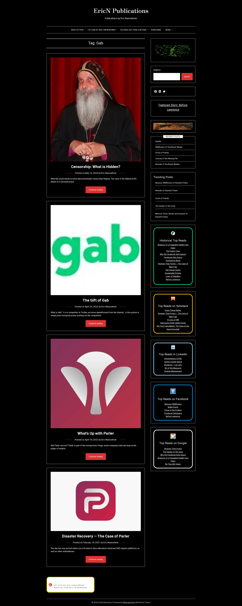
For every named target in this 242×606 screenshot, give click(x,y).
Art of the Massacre (173, 368)
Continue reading (96, 190)
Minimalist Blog (129, 602)
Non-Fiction (77, 30)
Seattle (158, 141)
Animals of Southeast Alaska (167, 164)
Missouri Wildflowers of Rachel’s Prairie (171, 183)
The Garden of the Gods (165, 206)
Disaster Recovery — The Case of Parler (95, 536)
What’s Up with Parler (96, 433)
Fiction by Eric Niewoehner (101, 30)
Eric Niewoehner (108, 173)
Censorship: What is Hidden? (95, 166)
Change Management (173, 371)
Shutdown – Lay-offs (173, 365)
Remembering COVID (173, 359)
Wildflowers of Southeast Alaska (168, 147)
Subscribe (156, 30)
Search (156, 70)
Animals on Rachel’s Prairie (166, 190)
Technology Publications (133, 30)
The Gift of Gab (96, 300)
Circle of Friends (162, 153)
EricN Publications (121, 10)
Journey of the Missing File (166, 158)
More (168, 30)
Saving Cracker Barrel (173, 362)
